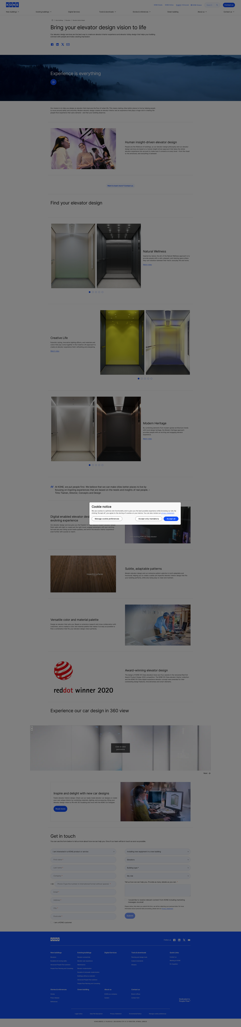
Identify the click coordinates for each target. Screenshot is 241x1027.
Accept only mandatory (148, 519)
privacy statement (167, 513)
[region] (135, 513)
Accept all (171, 519)
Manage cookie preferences (107, 519)
